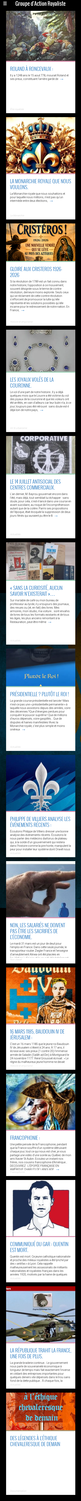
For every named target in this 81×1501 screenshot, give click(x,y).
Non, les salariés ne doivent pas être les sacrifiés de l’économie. (37, 930)
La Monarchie (17, 215)
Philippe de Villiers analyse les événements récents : (40, 821)
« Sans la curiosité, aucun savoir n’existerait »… (36, 590)
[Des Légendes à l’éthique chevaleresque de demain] (40, 1429)
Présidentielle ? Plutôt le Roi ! (39, 694)
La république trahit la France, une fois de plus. (40, 1353)
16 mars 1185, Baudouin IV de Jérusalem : (37, 1034)
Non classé (16, 959)
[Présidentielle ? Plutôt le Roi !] (40, 685)
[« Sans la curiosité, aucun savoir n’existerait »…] (40, 579)
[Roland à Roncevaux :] (40, 60)
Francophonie (17, 1172)
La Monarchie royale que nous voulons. (40, 184)
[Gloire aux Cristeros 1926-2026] (40, 260)
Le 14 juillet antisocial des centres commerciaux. (35, 484)
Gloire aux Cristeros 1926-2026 (36, 271)
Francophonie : (25, 1137)
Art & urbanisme (18, 428)
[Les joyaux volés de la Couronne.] (40, 371)
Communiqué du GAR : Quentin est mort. (39, 1246)
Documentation (18, 1491)
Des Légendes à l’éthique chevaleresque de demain (35, 1440)
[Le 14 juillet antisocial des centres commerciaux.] (40, 473)
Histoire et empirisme (21, 321)
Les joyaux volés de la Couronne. (32, 382)
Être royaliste (17, 109)
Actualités (15, 534)
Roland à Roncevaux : (31, 68)
